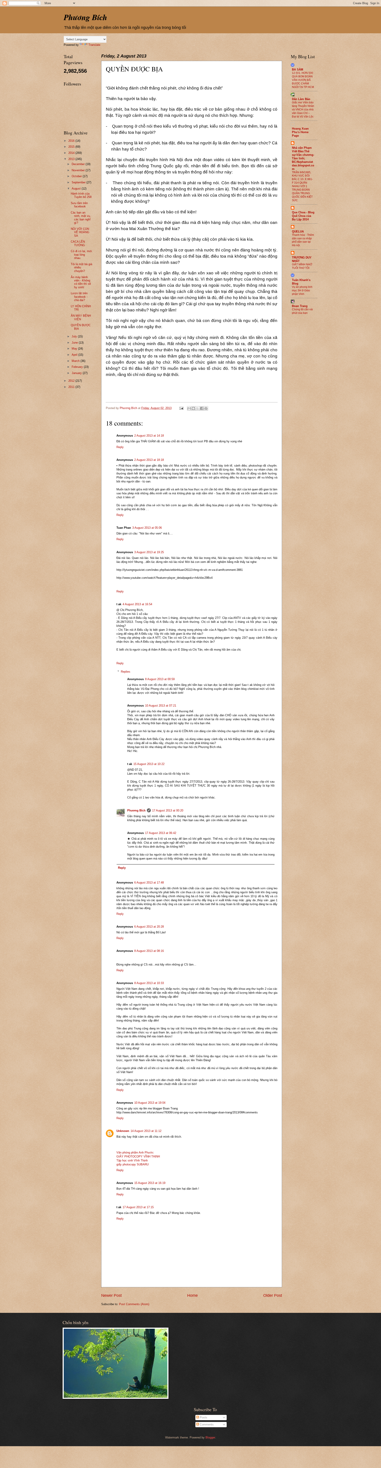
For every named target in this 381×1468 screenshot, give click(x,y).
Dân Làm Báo (301, 99)
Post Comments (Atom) (134, 1304)
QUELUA (298, 231)
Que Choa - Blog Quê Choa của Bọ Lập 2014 (303, 216)
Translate (94, 45)
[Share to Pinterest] (206, 408)
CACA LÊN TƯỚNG (78, 243)
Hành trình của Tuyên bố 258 (81, 195)
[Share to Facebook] (202, 408)
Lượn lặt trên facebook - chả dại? (79, 297)
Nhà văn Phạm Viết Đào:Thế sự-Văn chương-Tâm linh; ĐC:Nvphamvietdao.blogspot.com (303, 158)
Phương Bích (85, 17)
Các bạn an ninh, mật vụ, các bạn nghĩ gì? (81, 217)
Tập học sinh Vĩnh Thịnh (132, 1160)
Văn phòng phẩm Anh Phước (135, 1152)
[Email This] (189, 408)
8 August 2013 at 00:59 (160, 679)
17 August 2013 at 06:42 (160, 833)
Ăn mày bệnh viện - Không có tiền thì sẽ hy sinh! (81, 282)
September (79, 182)
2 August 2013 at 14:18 (149, 435)
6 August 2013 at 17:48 (149, 882)
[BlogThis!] (193, 408)
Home (192, 1295)
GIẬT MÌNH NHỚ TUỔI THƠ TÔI (302, 266)
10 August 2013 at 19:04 (149, 1102)
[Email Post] (181, 408)
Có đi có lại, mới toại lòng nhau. (81, 254)
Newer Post (111, 1295)
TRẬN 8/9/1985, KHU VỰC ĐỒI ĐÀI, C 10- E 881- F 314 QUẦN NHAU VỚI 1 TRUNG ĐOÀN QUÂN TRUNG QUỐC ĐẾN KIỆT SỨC (302, 186)
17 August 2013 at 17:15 (138, 1207)
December (79, 164)
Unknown (122, 1131)
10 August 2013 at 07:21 (160, 705)
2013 (71, 159)
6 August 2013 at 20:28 (149, 926)
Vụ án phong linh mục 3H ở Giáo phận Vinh (302, 290)
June (75, 342)
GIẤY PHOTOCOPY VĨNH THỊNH (138, 1156)
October (77, 176)
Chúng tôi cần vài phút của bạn (302, 311)
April (75, 354)
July (75, 336)
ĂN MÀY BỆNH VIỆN (81, 317)
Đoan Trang (300, 306)
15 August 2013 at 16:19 (149, 1183)
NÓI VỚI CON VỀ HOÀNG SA (80, 232)
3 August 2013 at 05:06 (147, 527)
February (78, 366)
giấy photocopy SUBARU (132, 1164)
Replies (125, 671)
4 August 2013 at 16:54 (137, 604)
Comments (206, 1424)
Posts (203, 1417)
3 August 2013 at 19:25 (149, 552)
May (75, 348)
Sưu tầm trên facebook (79, 204)
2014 (71, 152)
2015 (71, 146)
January (77, 373)
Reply (120, 447)
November (79, 170)
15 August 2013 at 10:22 (148, 764)
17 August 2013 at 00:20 (167, 810)
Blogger (210, 1437)
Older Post (272, 1295)
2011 (71, 387)
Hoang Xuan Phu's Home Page (300, 132)
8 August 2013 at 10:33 (149, 983)
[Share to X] (197, 408)
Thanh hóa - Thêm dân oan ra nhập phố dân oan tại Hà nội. (303, 240)
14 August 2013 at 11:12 (146, 1131)
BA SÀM (297, 69)
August (77, 188)
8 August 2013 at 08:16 (149, 951)
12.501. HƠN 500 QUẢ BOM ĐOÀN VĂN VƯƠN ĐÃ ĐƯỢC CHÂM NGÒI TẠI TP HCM (303, 80)
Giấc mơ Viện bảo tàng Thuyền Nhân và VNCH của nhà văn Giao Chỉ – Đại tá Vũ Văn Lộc (303, 109)
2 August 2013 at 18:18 (149, 459)
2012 (71, 380)
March (76, 361)
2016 (71, 140)
